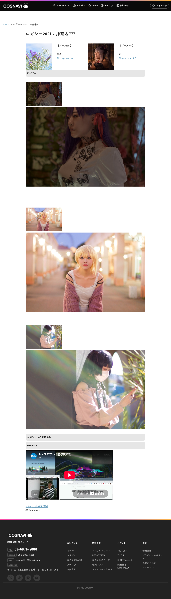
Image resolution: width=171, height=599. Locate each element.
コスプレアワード (101, 550)
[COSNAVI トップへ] (16, 6)
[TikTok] (19, 578)
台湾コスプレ (99, 564)
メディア (108, 5)
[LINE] (28, 578)
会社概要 (146, 550)
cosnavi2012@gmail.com (28, 560)
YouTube (122, 550)
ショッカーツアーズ (102, 569)
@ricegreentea (65, 58)
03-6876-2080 (26, 549)
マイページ (161, 5)
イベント (63, 5)
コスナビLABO (74, 560)
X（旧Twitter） (125, 560)
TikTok (120, 555)
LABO (95, 5)
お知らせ (124, 5)
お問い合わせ (149, 563)
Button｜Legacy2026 (123, 566)
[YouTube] (36, 578)
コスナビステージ (101, 560)
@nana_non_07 (127, 58)
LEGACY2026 (98, 555)
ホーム (6, 24)
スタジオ (80, 5)
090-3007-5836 (26, 554)
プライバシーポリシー (152, 557)
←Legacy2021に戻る (37, 506)
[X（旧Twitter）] (10, 578)
